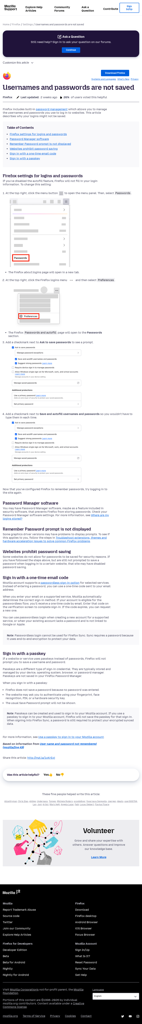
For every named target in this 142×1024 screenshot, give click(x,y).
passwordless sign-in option (60, 582)
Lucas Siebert (87, 804)
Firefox (16, 24)
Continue (71, 50)
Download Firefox (115, 73)
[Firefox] (7, 76)
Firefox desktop (85, 916)
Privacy (135, 79)
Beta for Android (14, 962)
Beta (6, 956)
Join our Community (16, 928)
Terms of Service (34, 1016)
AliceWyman (10, 801)
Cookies (70, 1016)
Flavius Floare (102, 804)
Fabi (77, 804)
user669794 (130, 801)
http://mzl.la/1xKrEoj (41, 757)
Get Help (81, 975)
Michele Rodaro (65, 801)
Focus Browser (85, 934)
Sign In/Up (129, 8)
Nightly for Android (16, 975)
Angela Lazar (67, 804)
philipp (32, 801)
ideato (120, 801)
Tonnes (52, 801)
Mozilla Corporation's (24, 989)
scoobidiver (79, 801)
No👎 (60, 774)
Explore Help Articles (33, 9)
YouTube (130, 1016)
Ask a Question (88, 9)
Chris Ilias (23, 801)
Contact (86, 1016)
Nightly (8, 968)
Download (82, 909)
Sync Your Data (85, 968)
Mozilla (11, 892)
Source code (11, 916)
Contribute (110, 9)
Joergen (112, 801)
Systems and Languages (103, 79)
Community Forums (62, 9)
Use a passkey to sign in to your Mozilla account (71, 737)
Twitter (8, 922)
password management (52, 109)
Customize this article (16, 62)
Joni (39, 804)
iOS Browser (83, 928)
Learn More (98, 857)
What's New (123, 79)
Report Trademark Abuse (19, 909)
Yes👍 (48, 774)
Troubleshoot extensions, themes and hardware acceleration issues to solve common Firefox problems (55, 539)
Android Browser (86, 922)
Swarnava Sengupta (96, 801)
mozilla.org (10, 1016)
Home (6, 24)
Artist (45, 804)
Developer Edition (15, 950)
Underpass (42, 801)
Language (98, 989)
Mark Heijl (55, 804)
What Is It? (82, 956)
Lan (34, 804)
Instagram (137, 1016)
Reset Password (86, 962)
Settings (28, 24)
